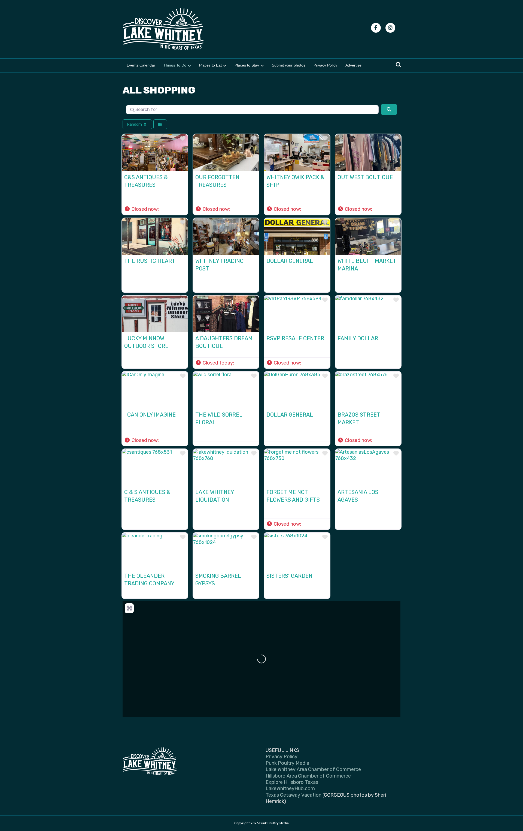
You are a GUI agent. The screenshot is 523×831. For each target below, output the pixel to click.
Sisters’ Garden (289, 576)
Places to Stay (247, 65)
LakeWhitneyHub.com (290, 788)
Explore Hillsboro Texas (292, 782)
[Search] (397, 65)
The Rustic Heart (149, 261)
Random (135, 124)
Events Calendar (141, 65)
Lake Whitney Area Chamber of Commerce (313, 769)
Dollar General (289, 261)
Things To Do (174, 65)
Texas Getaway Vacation (293, 795)
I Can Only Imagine (150, 414)
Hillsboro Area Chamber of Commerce (308, 776)
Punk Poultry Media (287, 763)
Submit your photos (288, 65)
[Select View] (160, 124)
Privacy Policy (325, 65)
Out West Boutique (365, 177)
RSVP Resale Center (295, 338)
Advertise (353, 65)
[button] (144, 209)
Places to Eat (210, 65)
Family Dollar (357, 338)
